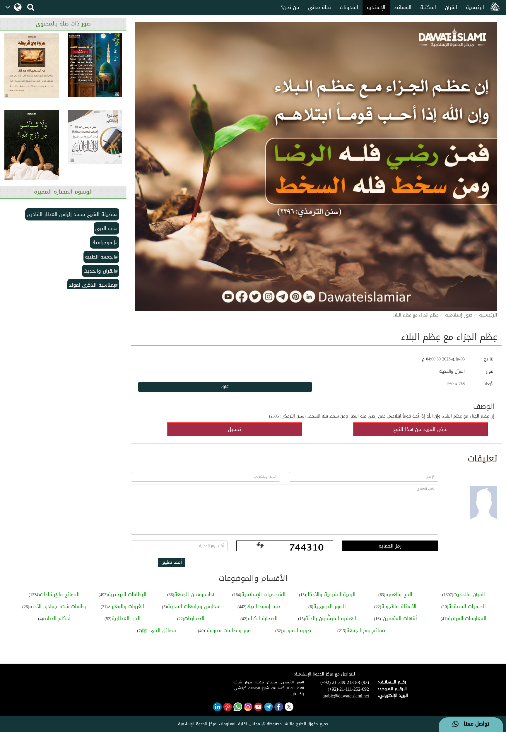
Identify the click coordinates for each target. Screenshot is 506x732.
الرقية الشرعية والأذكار (330, 594)
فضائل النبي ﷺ (159, 630)
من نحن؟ (290, 7)
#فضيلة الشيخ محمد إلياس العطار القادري (72, 214)
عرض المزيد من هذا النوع (420, 429)
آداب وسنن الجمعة (194, 594)
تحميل (234, 429)
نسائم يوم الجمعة (365, 630)
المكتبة (428, 7)
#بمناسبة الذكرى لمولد (93, 285)
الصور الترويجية (329, 606)
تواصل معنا (474, 724)
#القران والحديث (100, 271)
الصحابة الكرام (262, 618)
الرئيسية (475, 7)
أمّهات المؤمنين (399, 618)
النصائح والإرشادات (60, 594)
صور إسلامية (458, 314)
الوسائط (402, 7)
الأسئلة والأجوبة (398, 606)
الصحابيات (194, 618)
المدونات (349, 7)
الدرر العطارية (126, 618)
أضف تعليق (171, 562)
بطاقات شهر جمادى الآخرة (57, 606)
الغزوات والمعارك (126, 606)
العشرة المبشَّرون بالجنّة (330, 618)
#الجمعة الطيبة (101, 256)
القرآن (451, 7)
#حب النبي (106, 228)
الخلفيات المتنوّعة (467, 606)
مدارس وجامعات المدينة (193, 606)
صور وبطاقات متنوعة (228, 630)
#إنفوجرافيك (104, 242)
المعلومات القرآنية (467, 618)
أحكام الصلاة (57, 618)
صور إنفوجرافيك (263, 606)
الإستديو (376, 7)
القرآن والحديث (469, 594)
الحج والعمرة (398, 594)
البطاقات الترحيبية (127, 594)
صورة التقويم (296, 630)
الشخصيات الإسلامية (263, 594)
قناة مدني (319, 7)
